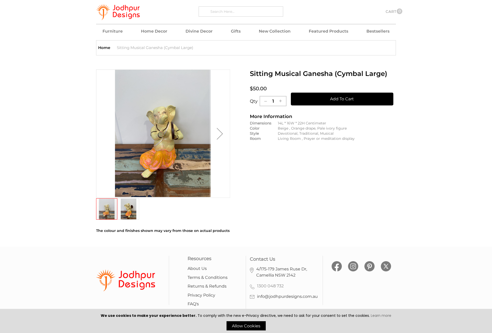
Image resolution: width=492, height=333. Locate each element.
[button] (220, 134)
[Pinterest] (369, 266)
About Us (197, 268)
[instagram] (353, 266)
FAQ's (193, 303)
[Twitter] (386, 266)
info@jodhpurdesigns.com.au (287, 296)
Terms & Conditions (208, 277)
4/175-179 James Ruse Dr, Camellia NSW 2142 (281, 272)
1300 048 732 (270, 285)
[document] (246, 321)
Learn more (381, 315)
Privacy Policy (201, 295)
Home (104, 47)
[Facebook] (337, 266)
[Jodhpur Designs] (118, 12)
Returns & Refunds (207, 286)
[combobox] (245, 11)
